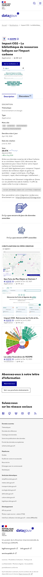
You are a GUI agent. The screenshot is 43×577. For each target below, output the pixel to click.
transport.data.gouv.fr (9, 486)
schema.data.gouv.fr (8, 446)
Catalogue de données (9, 435)
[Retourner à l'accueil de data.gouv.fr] (10, 15)
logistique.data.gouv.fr (9, 501)
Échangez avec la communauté (12, 466)
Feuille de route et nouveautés (12, 459)
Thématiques (6, 427)
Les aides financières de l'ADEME (18, 356)
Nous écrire (6, 462)
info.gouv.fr (24, 548)
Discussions (25, 96)
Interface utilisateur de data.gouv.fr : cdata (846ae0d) (19, 518)
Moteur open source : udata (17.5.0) (13, 514)
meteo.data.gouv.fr (8, 483)
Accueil (4, 25)
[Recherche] (34, 3)
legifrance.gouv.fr (9, 548)
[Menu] (40, 3)
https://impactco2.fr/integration (28, 197)
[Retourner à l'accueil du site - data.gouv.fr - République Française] (25, 530)
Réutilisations (14, 25)
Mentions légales (18, 564)
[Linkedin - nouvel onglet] (3, 413)
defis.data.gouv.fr (7, 494)
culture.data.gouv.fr (8, 497)
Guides (4, 455)
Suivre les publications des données (13, 438)
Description (9, 96)
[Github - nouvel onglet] (29, 413)
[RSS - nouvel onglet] (35, 413)
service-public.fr (8, 553)
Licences (4, 560)
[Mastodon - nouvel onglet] (9, 413)
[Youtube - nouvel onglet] (22, 413)
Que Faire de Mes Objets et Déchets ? (20, 279)
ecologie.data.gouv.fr (9, 490)
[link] (11, 64)
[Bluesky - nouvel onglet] (16, 413)
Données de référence (9, 431)
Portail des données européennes (13, 442)
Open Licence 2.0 (24, 574)
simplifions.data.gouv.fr (9, 479)
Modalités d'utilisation (15, 560)
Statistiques (6, 470)
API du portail (6, 510)
